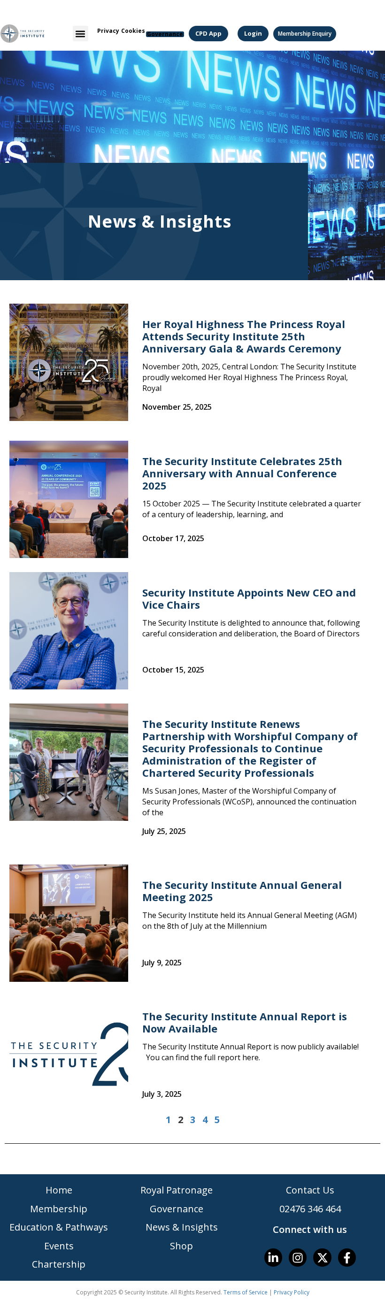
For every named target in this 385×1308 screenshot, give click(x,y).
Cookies (133, 31)
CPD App (208, 34)
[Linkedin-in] (273, 1257)
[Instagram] (298, 1257)
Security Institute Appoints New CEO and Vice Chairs (249, 598)
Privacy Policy (291, 1292)
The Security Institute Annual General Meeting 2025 (242, 891)
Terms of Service (245, 1292)
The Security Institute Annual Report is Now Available (244, 1022)
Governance (165, 34)
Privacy (108, 31)
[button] (80, 33)
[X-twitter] (322, 1257)
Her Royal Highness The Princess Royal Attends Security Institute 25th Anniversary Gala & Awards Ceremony (243, 336)
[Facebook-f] (347, 1257)
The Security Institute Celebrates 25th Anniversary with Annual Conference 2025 (242, 473)
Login (253, 34)
